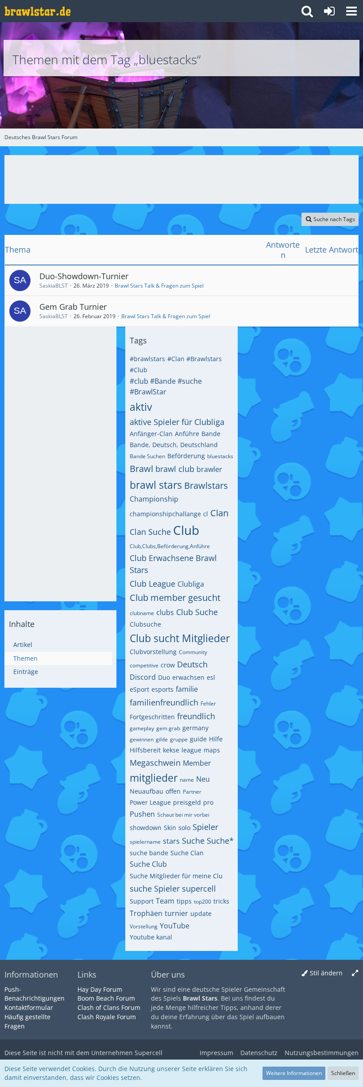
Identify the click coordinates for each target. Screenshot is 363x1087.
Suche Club (148, 864)
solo (184, 827)
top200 (202, 901)
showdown (146, 827)
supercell (199, 888)
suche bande (149, 853)
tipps (184, 901)
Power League (150, 802)
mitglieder (154, 778)
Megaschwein (155, 762)
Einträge (25, 671)
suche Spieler (155, 888)
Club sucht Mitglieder (180, 638)
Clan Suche (150, 531)
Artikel (22, 644)
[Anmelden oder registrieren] (329, 11)
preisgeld (187, 802)
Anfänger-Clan (151, 433)
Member (197, 763)
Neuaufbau (146, 791)
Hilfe (216, 739)
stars (171, 841)
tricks (221, 901)
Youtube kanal (151, 937)
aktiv (141, 407)
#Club (138, 370)
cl (205, 514)
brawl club (174, 469)
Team (165, 901)
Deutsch (192, 664)
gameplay (142, 728)
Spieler (205, 827)
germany (195, 728)
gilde (162, 739)
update (201, 913)
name (187, 779)
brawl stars (156, 485)
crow (168, 665)
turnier (176, 913)
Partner (192, 791)
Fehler (208, 703)
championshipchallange (165, 514)
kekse (171, 750)
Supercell (148, 1052)
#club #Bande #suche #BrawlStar (166, 386)
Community (193, 652)
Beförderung (186, 456)
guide (198, 739)
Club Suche (197, 612)
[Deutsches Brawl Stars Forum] (38, 11)
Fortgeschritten (152, 717)
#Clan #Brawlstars (194, 359)
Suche (193, 840)
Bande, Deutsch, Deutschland (174, 444)
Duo (164, 677)
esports (162, 689)
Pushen (142, 814)
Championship (154, 499)
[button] (351, 11)
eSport (139, 689)
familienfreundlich (164, 702)
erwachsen (188, 677)
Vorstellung (144, 926)
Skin (170, 827)
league (191, 750)
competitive (144, 665)
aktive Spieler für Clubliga (177, 422)
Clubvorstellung (153, 651)
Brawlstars (206, 485)
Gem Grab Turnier (73, 306)
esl (211, 677)
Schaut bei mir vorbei (183, 814)
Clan (219, 513)
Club (186, 530)
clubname (142, 613)
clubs (165, 612)
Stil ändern (326, 973)
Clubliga (191, 584)
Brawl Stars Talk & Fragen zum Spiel (159, 285)
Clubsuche (145, 624)
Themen (25, 658)
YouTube (174, 926)
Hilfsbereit (145, 750)
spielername (145, 841)
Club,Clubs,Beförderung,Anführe (170, 546)
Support (142, 901)
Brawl (141, 469)
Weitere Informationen (294, 1073)
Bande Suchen (147, 456)
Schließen (343, 1073)
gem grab (168, 728)
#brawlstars (147, 359)
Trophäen (146, 913)
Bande (210, 433)
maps (212, 750)
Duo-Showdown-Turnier (83, 276)
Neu (203, 779)
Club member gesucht (175, 598)
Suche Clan (187, 853)
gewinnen (142, 739)
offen (173, 791)
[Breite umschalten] (355, 973)
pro (208, 802)
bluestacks (220, 456)
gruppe (179, 739)
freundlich (196, 716)
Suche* (220, 840)
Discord (143, 677)
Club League (152, 583)
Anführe (187, 433)
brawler (209, 469)
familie (187, 689)
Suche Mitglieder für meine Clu (176, 876)
